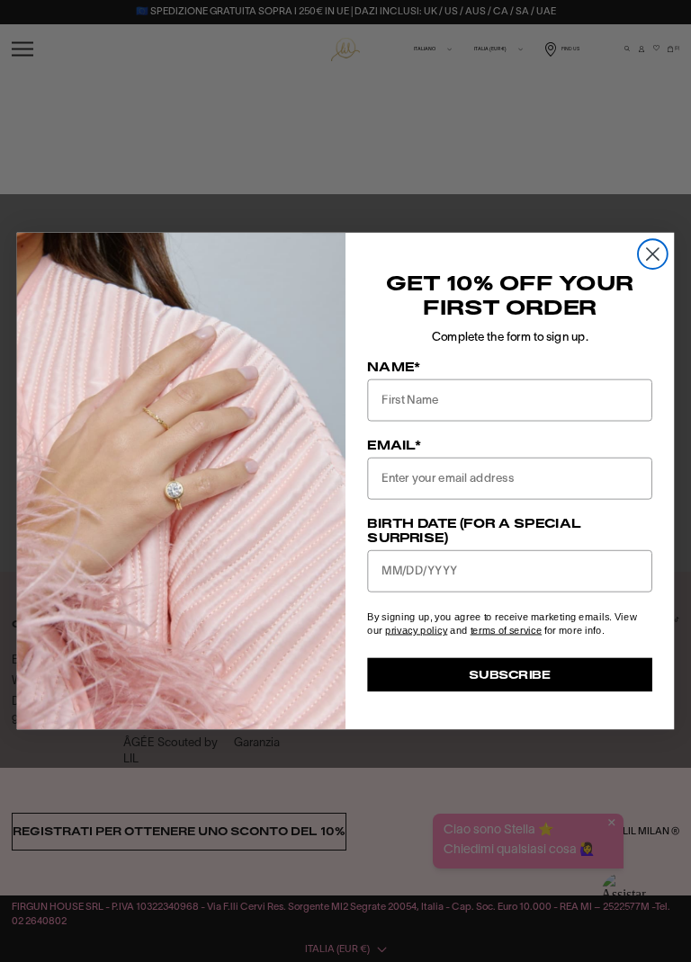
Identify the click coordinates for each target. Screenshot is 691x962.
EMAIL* (394, 445)
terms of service (507, 630)
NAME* (393, 367)
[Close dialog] (653, 254)
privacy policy (416, 630)
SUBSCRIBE (510, 674)
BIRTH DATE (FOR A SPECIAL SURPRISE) (474, 530)
